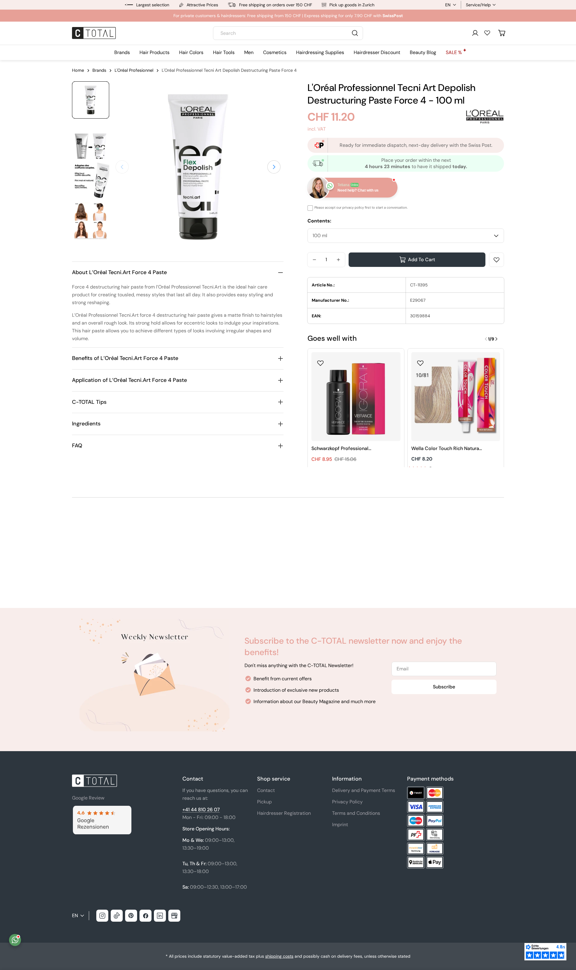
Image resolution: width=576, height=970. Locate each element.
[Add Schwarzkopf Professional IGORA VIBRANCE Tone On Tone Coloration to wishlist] (320, 361)
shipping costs (279, 956)
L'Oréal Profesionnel (134, 70)
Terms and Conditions (356, 813)
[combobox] (288, 33)
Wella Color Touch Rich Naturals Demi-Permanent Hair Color (447, 449)
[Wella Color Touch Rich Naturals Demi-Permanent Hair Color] (455, 396)
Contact (266, 790)
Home (78, 70)
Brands (99, 70)
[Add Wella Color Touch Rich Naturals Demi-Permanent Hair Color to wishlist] (420, 361)
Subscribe (444, 687)
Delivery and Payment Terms (363, 790)
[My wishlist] (487, 33)
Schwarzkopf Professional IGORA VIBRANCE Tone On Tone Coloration (346, 449)
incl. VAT (317, 129)
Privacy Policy (347, 802)
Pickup (264, 802)
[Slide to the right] (273, 167)
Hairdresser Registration (284, 813)
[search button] (354, 33)
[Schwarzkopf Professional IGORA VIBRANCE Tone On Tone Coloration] (355, 396)
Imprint (340, 824)
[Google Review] (101, 809)
